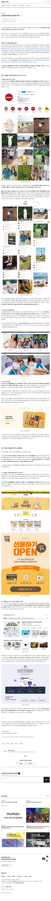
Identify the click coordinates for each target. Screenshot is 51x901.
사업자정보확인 (14, 881)
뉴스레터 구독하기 (5, 865)
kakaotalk (12, 889)
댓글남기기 (46, 779)
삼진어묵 (3, 482)
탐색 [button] (4, 5)
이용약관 (2, 886)
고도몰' (23, 451)
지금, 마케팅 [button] (8, 5)
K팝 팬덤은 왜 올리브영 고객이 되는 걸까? (33, 802)
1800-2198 (9, 882)
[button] (48, 796)
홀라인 (8, 185)
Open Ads (4, 2)
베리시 (29, 323)
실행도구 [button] (23, 5)
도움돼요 (20, 763)
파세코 (5, 605)
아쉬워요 (30, 763)
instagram (3, 889)
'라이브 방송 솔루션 (37, 659)
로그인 (48, 1)
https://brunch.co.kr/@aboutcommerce (9, 733)
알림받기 (25, 756)
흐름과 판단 (14, 5)
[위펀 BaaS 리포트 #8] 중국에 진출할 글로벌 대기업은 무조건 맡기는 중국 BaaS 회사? (12, 827)
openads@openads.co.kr (19, 882)
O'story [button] (27, 5)
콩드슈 (3, 398)
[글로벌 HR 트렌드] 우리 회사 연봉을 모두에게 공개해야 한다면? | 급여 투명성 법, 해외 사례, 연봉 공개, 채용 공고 (37, 827)
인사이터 (18, 5)
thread (7, 889)
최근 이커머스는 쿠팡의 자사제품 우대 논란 (11, 45)
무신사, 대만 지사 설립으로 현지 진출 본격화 (9, 802)
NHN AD (3, 873)
